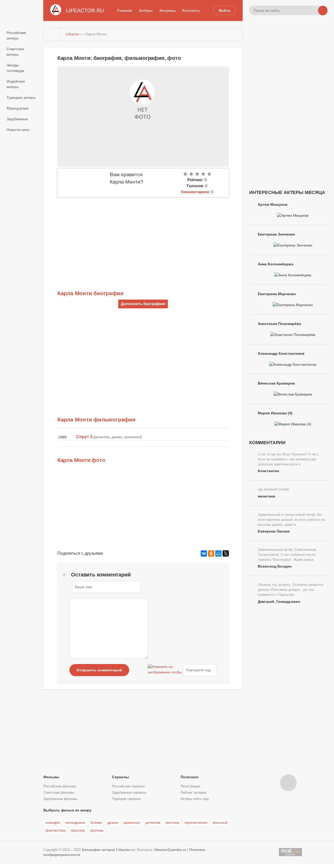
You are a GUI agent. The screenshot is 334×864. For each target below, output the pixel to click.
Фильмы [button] (51, 777)
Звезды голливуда (15, 68)
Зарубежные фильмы (60, 799)
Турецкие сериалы (126, 799)
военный (220, 822)
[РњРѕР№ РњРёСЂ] (218, 553)
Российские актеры (16, 35)
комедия (52, 822)
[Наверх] (288, 782)
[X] (226, 553)
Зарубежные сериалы (129, 792)
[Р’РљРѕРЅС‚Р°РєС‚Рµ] (204, 553)
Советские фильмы (58, 792)
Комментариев (195, 192)
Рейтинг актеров (193, 792)
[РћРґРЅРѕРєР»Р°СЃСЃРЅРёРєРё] (211, 553)
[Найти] (322, 10)
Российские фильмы (59, 786)
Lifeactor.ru (125, 850)
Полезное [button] (189, 777)
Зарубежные (17, 119)
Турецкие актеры (21, 97)
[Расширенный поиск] (313, 10)
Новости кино (18, 130)
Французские (18, 108)
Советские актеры (15, 51)
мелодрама (75, 822)
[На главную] (52, 34)
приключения (195, 822)
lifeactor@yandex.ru (170, 850)
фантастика (55, 830)
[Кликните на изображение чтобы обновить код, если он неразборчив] (165, 670)
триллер (78, 830)
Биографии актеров (98, 850)
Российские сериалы (128, 786)
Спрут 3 (84, 436)
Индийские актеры (16, 84)
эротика (96, 830)
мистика (172, 822)
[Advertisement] (143, 236)
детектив (152, 822)
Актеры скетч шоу (195, 799)
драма (112, 822)
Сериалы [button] (120, 777)
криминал (131, 822)
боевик (96, 822)
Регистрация (190, 786)
